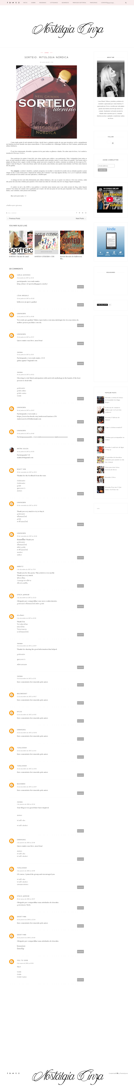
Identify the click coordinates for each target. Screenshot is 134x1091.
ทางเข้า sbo (21, 820)
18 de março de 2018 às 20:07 (26, 899)
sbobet (19, 491)
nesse (69, 172)
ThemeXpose (124, 1073)
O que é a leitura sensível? (113, 427)
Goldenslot (21, 481)
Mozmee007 (22, 693)
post (72, 172)
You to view (22, 960)
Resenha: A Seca (110, 477)
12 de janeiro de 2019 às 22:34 (26, 919)
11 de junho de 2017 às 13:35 (25, 278)
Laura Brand (46, 62)
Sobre (33, 2)
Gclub (19, 396)
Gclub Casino (22, 977)
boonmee (21, 784)
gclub (19, 486)
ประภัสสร (20, 615)
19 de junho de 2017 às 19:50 (25, 451)
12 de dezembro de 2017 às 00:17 (26, 696)
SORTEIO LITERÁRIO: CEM (44, 256)
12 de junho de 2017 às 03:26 (25, 298)
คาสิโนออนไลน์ (22, 521)
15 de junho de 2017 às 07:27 (25, 337)
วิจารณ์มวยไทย (22, 624)
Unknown (21, 313)
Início (25, 2)
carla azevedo (24, 275)
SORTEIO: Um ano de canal (19, 256)
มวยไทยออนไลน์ (22, 632)
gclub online (21, 391)
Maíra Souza (22, 448)
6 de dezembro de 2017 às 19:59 (26, 618)
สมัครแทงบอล (22, 664)
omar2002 (21, 730)
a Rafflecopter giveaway (14, 205)
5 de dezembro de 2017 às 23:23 (26, 597)
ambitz (20, 566)
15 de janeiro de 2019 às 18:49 (26, 938)
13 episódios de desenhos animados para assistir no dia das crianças (114, 460)
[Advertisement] (110, 348)
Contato (104, 2)
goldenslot (21, 388)
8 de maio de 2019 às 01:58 (25, 963)
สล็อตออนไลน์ (22, 516)
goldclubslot (21, 905)
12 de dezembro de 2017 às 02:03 (27, 733)
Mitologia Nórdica (19, 153)
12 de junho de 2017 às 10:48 (25, 316)
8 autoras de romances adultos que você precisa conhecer (113, 410)
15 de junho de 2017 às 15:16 (25, 354)
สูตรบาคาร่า (21, 488)
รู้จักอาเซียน (21, 578)
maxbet (20, 552)
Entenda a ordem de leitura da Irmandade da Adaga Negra (114, 400)
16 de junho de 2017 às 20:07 (25, 410)
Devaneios (65, 2)
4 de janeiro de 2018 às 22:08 (26, 871)
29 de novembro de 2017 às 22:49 (27, 536)
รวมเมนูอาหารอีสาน (24, 580)
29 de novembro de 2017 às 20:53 (27, 505)
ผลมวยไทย (20, 627)
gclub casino (21, 393)
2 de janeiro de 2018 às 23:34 (26, 804)
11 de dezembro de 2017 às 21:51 (26, 678)
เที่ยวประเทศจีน (22, 583)
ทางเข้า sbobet (22, 825)
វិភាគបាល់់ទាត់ (21, 946)
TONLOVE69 (22, 748)
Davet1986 (21, 917)
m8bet (19, 555)
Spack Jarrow (23, 595)
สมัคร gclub (21, 547)
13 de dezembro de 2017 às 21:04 (26, 769)
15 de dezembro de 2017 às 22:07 (26, 787)
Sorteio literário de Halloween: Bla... (71, 257)
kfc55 (19, 712)
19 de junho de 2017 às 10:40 (25, 433)
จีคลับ (29, 905)
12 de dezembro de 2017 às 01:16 (26, 714)
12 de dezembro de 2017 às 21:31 (26, 751)
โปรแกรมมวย (21, 629)
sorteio (47, 52)
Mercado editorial (79, 2)
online (98, 508)
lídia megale (23, 295)
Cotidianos (54, 2)
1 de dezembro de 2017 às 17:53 (26, 569)
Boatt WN (21, 469)
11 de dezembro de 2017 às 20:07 (26, 646)
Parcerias (93, 2)
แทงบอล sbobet (22, 884)
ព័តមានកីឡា (20, 949)
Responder (80, 286)
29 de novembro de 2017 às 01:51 (27, 472)
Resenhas (42, 2)
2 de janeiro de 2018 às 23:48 (26, 842)
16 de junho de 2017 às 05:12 (25, 374)
